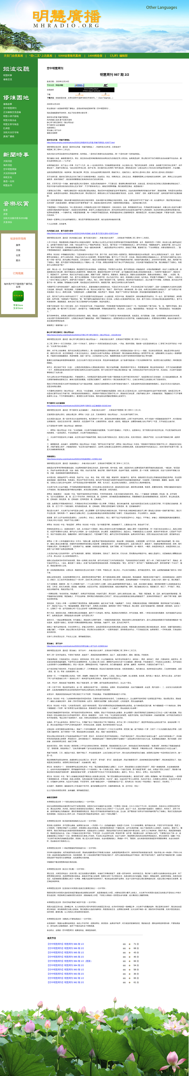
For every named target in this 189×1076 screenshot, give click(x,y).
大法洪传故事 (9, 173)
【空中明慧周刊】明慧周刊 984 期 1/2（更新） (70, 961)
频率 (18, 245)
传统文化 (7, 177)
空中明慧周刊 (9, 108)
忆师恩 (6, 128)
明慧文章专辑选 (11, 124)
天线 (18, 250)
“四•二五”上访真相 (40, 55)
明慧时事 (7, 75)
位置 (18, 255)
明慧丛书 (7, 185)
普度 (5, 210)
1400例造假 (95, 55)
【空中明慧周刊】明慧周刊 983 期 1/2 (65, 969)
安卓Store (18, 308)
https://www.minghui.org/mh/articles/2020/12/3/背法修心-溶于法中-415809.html (77, 646)
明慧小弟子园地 (11, 116)
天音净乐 (7, 222)
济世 (5, 214)
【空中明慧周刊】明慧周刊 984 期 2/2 (65, 965)
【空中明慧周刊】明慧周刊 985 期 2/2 (65, 957)
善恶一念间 (8, 181)
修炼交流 (7, 79)
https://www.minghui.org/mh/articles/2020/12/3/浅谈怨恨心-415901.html (74, 459)
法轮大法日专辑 (11, 132)
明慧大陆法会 (9, 120)
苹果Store (18, 305)
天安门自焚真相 (13, 55)
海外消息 (7, 165)
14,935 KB (79, 95)
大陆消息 (7, 161)
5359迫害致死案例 (70, 55)
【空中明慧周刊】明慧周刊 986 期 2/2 (65, 948)
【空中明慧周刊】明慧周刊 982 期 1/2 (65, 978)
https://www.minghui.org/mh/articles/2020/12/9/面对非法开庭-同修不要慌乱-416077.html (81, 142)
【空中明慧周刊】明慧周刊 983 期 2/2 (65, 974)
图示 (18, 260)
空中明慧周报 (9, 169)
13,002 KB (105, 95)
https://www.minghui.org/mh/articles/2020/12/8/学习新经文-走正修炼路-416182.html (79, 406)
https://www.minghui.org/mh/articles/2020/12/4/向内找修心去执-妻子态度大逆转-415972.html (82, 233)
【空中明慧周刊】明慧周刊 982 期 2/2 (65, 982)
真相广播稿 (8, 136)
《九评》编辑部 (118, 55)
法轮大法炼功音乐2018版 (15, 218)
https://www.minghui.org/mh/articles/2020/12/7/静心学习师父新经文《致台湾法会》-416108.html (84, 335)
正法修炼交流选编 (12, 112)
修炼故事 (7, 104)
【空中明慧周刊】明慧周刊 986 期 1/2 (65, 944)
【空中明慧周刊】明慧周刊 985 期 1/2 (65, 952)
